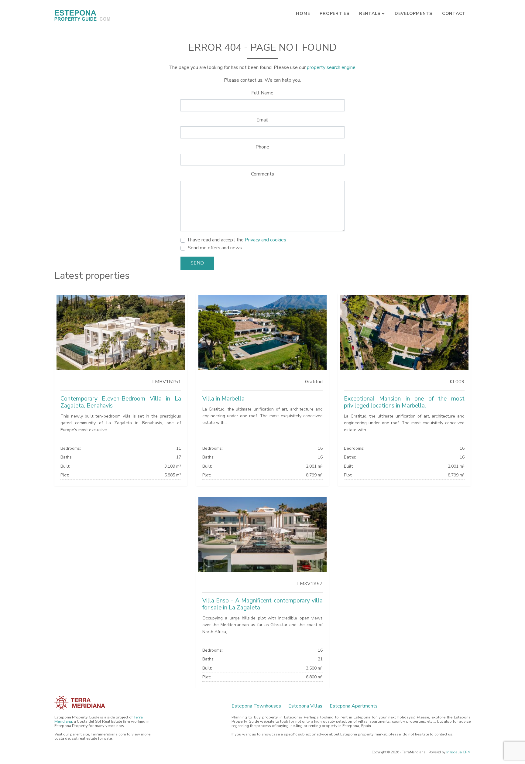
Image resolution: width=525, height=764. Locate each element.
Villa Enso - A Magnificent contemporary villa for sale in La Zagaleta (262, 604)
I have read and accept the (237, 240)
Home (303, 13)
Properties (334, 13)
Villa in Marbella (223, 399)
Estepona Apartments (354, 706)
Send (197, 263)
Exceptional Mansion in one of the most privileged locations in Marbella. (404, 402)
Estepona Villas (305, 706)
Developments (413, 13)
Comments (262, 174)
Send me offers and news (215, 247)
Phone (262, 147)
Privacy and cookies (265, 240)
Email (262, 120)
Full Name (262, 93)
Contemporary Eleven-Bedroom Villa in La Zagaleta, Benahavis (120, 402)
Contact (454, 13)
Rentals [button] (369, 13)
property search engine (331, 67)
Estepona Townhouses (256, 706)
